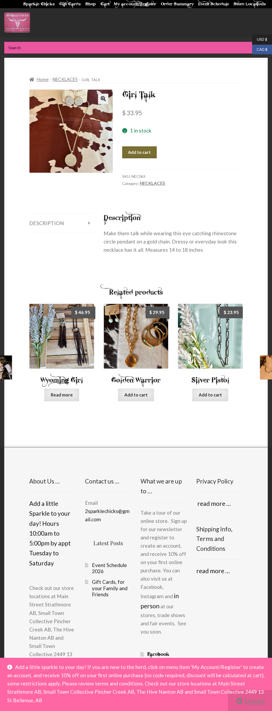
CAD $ (259, 49)
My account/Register (135, 4)
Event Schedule (213, 4)
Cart (104, 4)
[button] (103, 99)
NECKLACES (65, 79)
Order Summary (177, 4)
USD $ (259, 39)
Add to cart (139, 152)
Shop (90, 4)
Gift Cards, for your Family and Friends (110, 588)
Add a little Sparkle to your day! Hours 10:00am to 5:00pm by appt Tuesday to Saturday (50, 533)
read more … (213, 503)
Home (43, 79)
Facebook (158, 654)
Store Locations (249, 4)
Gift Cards (70, 4)
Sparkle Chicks (39, 4)
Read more (62, 395)
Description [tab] (46, 223)
